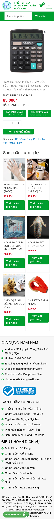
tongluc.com (32, 516)
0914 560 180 (12, 514)
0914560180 (45, 506)
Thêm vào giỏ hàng (18, 131)
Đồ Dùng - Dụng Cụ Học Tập (30, 139)
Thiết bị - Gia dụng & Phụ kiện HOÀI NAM (25, 5)
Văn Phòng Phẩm (12, 143)
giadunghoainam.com (32, 513)
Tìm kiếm (40, 16)
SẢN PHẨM (22, 82)
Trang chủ (8, 82)
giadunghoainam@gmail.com (30, 509)
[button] (45, 32)
